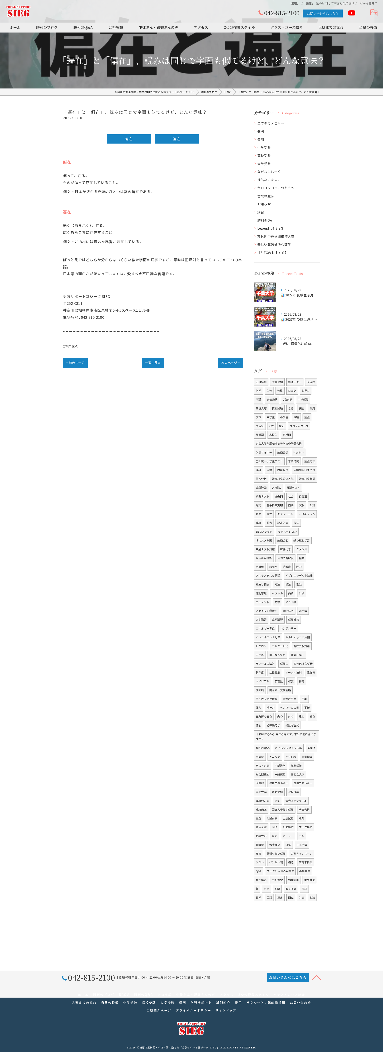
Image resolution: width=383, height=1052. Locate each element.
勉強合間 (282, 540)
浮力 (298, 566)
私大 (269, 522)
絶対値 (260, 566)
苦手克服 (261, 827)
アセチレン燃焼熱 (266, 610)
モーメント (262, 602)
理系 (277, 800)
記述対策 (282, 522)
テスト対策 (262, 765)
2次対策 (288, 399)
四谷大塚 (261, 408)
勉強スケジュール (296, 800)
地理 (258, 399)
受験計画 (261, 487)
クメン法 (301, 549)
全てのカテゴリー (270, 123)
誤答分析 (261, 478)
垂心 (312, 716)
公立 (269, 514)
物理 (280, 390)
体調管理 (261, 593)
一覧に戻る (153, 362)
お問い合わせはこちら (322, 13)
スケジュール (285, 514)
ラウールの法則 (265, 663)
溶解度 (287, 566)
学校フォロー (264, 452)
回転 (304, 699)
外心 (290, 716)
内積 (290, 593)
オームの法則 (293, 672)
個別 (260, 131)
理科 (258, 470)
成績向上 (261, 809)
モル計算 (302, 845)
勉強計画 (293, 880)
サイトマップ (226, 1010)
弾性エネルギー (278, 783)
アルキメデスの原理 (268, 575)
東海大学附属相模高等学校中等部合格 (279, 443)
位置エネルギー (302, 783)
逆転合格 (293, 792)
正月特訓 (261, 382)
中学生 (271, 417)
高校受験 (264, 155)
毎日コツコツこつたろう (275, 187)
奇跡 (258, 818)
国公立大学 (297, 774)
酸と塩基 (261, 880)
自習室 (303, 496)
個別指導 (307, 756)
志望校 (260, 756)
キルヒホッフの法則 (297, 637)
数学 (258, 897)
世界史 (306, 390)
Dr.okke (276, 487)
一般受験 (280, 774)
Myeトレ (298, 452)
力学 (277, 602)
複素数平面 (289, 699)
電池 (298, 584)
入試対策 (272, 818)
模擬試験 (277, 408)
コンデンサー (288, 628)
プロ (258, 417)
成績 (258, 522)
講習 (260, 212)
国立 (290, 897)
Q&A (259, 871)
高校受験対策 (301, 646)
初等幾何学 (273, 725)
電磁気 (311, 672)
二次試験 (288, 818)
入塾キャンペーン (301, 853)
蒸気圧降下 (297, 655)
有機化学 (285, 549)
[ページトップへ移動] (316, 977)
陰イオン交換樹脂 (266, 699)
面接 (290, 505)
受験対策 (293, 619)
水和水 (273, 566)
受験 (296, 417)
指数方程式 (292, 725)
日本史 (292, 390)
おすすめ (290, 889)
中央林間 (309, 880)
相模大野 (261, 836)
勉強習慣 (282, 452)
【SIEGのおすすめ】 (272, 252)
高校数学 (304, 871)
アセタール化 (280, 646)
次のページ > (230, 362)
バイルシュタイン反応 (288, 748)
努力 (274, 836)
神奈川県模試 (307, 478)
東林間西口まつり (304, 470)
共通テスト (295, 382)
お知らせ (264, 204)
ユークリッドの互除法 (280, 871)
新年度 (260, 672)
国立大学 (261, 792)
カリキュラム (307, 514)
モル (301, 836)
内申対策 (282, 470)
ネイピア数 (262, 681)
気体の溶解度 (285, 558)
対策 (301, 897)
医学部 (260, 783)
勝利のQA (264, 220)
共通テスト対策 (265, 549)
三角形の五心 (264, 716)
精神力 (271, 707)
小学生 (284, 417)
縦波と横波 (262, 584)
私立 (258, 514)
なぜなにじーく (269, 171)
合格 (290, 408)
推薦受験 (296, 765)
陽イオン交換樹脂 (280, 690)
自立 (266, 889)
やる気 (260, 426)
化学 (258, 390)
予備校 (311, 382)
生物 (269, 390)
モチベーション (287, 531)
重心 (301, 716)
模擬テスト (262, 496)
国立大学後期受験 (283, 809)
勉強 (307, 417)
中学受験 (264, 147)
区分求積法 (306, 862)
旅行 (281, 426)
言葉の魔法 (70, 346)
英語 (304, 889)
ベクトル (277, 593)
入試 (312, 505)
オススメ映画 (264, 540)
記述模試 (288, 827)
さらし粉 (290, 756)
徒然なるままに (269, 179)
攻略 (301, 818)
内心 (280, 716)
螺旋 (290, 681)
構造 (290, 862)
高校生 (273, 434)
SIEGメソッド (264, 531)
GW (271, 426)
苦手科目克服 (275, 505)
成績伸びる (262, 800)
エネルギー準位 (265, 628)
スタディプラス (299, 426)
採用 (301, 681)
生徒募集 (274, 672)
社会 (290, 496)
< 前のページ (75, 362)
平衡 (307, 707)
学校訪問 (293, 461)
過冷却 (303, 610)
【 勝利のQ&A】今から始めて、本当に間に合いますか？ (286, 736)
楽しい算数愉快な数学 (274, 244)
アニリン (274, 756)
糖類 (301, 558)
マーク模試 (306, 827)
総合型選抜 (262, 774)
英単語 (260, 434)
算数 (280, 897)
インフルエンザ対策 (268, 637)
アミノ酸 (290, 602)
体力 (258, 707)
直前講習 (277, 619)
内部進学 (280, 765)
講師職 (260, 690)
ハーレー (288, 836)
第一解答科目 (277, 655)
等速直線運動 (264, 558)
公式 (296, 522)
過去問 (279, 496)
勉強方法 (309, 461)
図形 (274, 827)
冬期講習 (261, 619)
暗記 (258, 505)
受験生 (284, 663)
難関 (277, 889)
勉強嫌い (274, 845)
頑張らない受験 (276, 853)
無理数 (279, 681)
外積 (301, 593)
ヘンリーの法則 (289, 707)
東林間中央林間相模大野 (275, 236)
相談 (312, 897)
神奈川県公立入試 (283, 478)
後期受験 (277, 792)
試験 (301, 505)
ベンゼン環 (276, 862)
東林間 (287, 434)
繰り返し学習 (301, 540)
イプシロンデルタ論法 (299, 575)
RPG (288, 845)
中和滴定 (277, 880)
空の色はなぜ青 (302, 663)
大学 (269, 470)
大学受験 (264, 163)
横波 (288, 584)
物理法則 (288, 610)
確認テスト (293, 487)
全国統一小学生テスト (269, 461)
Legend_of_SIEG (270, 228)
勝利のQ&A (263, 748)
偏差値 (311, 748)
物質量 (260, 845)
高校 (258, 853)
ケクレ (260, 862)
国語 (269, 897)
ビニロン (261, 646)
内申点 (260, 655)
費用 (260, 139)
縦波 (277, 584)
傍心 (258, 725)
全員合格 (304, 809)
